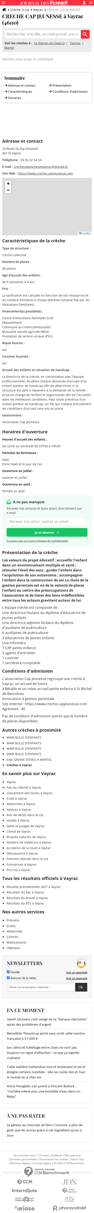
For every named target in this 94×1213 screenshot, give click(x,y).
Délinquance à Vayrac (22, 853)
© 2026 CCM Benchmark (69, 1163)
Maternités (15, 931)
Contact (44, 1155)
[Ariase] (24, 1208)
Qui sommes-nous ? (25, 1155)
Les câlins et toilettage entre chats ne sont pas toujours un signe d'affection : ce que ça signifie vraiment (43, 1053)
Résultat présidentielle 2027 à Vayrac (34, 887)
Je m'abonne (44, 532)
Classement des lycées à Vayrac (30, 793)
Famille (15, 972)
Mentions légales (20, 1163)
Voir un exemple (76, 972)
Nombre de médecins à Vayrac (29, 842)
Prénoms (13, 920)
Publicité (57, 1155)
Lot (27, 10)
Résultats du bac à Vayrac (25, 892)
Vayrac (38, 10)
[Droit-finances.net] (69, 1190)
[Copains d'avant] (24, 1199)
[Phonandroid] (69, 1208)
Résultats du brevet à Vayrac (27, 898)
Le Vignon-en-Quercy (49, 43)
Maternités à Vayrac (21, 804)
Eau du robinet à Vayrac (24, 787)
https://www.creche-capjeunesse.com (45, 173)
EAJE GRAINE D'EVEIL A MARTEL (29, 760)
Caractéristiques (20, 91)
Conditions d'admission (70, 91)
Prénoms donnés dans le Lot (27, 859)
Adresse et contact (21, 85)
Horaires (14, 98)
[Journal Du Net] (69, 1182)
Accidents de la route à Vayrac (29, 848)
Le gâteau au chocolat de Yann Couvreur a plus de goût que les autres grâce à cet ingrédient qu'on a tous (44, 1130)
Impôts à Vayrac (18, 820)
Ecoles (11, 926)
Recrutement (73, 1155)
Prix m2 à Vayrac (19, 870)
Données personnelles (24, 1159)
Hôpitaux (13, 948)
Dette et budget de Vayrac (26, 826)
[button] (8, 183)
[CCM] (24, 1182)
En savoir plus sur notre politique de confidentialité (37, 541)
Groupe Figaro (42, 1163)
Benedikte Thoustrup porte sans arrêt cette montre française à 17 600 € (46, 1036)
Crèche (15, 10)
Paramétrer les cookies (54, 1159)
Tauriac (75, 43)
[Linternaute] (24, 1191)
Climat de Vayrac (19, 831)
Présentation (61, 85)
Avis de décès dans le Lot (25, 815)
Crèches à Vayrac (19, 765)
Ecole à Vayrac (17, 798)
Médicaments (16, 942)
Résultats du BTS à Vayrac (25, 903)
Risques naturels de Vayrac (26, 837)
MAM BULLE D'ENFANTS (24, 737)
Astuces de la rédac (23, 978)
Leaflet (86, 233)
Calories (12, 937)
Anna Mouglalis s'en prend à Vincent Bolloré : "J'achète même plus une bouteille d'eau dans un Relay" (43, 1091)
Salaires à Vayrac (19, 809)
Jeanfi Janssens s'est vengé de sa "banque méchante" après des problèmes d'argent (47, 1022)
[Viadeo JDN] (69, 1199)
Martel (9, 48)
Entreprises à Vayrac (22, 864)
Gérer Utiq (77, 1159)
